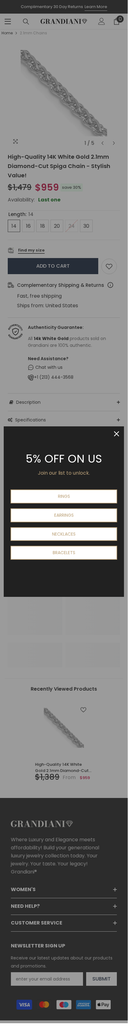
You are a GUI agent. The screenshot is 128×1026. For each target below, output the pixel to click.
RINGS (64, 496)
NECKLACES (64, 534)
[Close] (116, 433)
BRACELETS (64, 553)
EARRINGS (64, 515)
